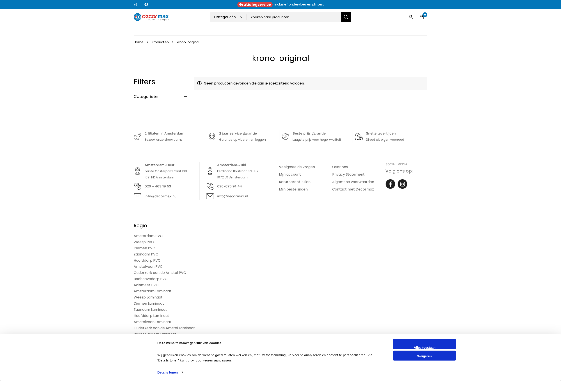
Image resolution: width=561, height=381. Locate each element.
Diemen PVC (144, 248)
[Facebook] (390, 184)
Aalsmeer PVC (146, 285)
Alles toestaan (424, 347)
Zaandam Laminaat (150, 309)
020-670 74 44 (229, 186)
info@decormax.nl (160, 196)
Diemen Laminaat (149, 303)
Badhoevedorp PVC (150, 278)
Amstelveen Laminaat (152, 321)
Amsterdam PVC (148, 235)
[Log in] (410, 17)
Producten (160, 42)
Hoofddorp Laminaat (151, 315)
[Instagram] (402, 184)
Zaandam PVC (146, 254)
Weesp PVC (144, 241)
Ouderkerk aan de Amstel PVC (160, 272)
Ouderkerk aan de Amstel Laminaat (164, 328)
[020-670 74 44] (210, 186)
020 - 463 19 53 (158, 186)
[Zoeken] (346, 17)
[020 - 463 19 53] (137, 186)
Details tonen (167, 372)
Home (139, 42)
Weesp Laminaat (148, 297)
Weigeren (424, 356)
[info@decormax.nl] (137, 196)
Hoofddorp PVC (147, 260)
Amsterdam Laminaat (152, 291)
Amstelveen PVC (148, 266)
